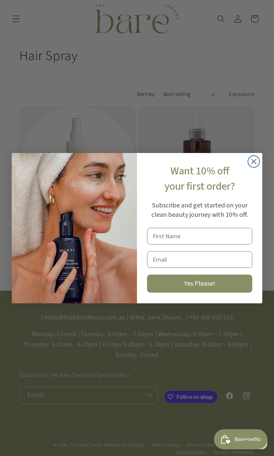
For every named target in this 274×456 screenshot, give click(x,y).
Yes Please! (199, 283)
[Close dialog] (254, 161)
